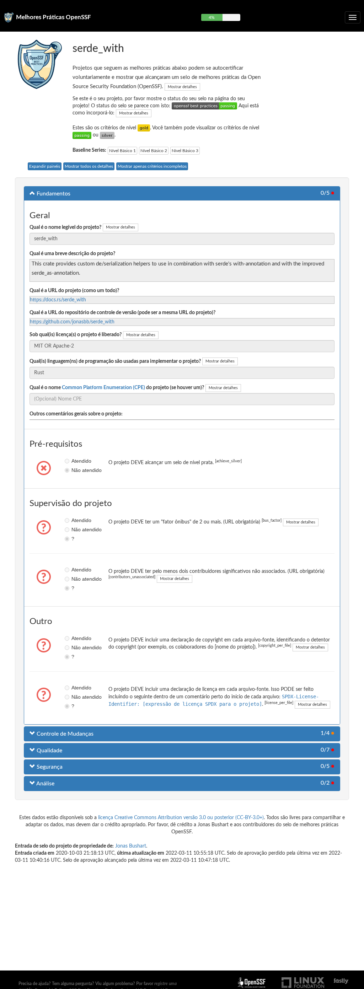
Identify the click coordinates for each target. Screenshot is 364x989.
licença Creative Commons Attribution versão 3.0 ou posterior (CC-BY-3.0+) (181, 817)
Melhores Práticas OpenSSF (53, 17)
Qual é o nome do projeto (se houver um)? (117, 387)
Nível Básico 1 (122, 151)
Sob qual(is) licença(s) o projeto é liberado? (76, 334)
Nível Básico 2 (153, 151)
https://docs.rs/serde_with (58, 299)
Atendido (73, 461)
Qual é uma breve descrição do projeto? (72, 253)
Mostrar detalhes (182, 87)
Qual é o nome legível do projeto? (65, 227)
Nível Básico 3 (185, 151)
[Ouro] (144, 127)
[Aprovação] (82, 135)
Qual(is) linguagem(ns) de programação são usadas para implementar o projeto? (115, 361)
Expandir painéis (44, 166)
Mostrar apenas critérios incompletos (152, 166)
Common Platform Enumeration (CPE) (103, 387)
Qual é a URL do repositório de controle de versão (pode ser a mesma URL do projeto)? (122, 312)
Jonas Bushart (130, 846)
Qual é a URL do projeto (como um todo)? (74, 290)
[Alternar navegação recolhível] (352, 17)
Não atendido (73, 470)
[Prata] (107, 135)
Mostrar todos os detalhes (89, 166)
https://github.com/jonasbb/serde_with (72, 321)
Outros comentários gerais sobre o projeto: (76, 414)
